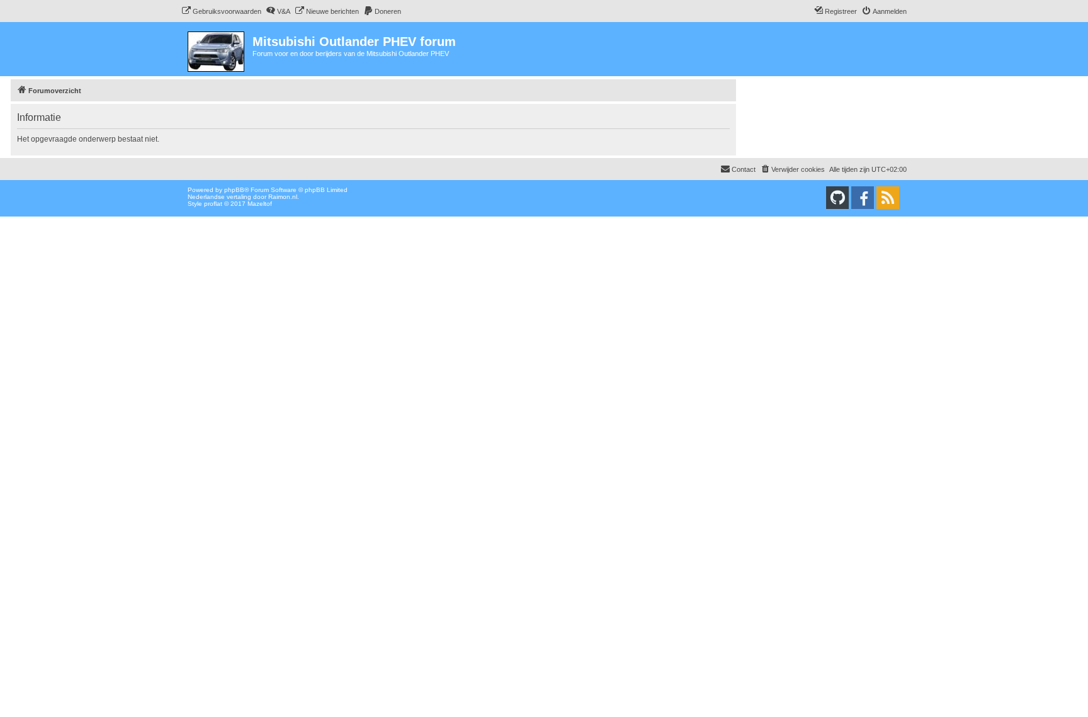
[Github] (837, 197)
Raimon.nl (282, 196)
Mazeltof (259, 203)
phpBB (234, 189)
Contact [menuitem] (744, 169)
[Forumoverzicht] (216, 49)
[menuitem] (221, 11)
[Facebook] (862, 197)
